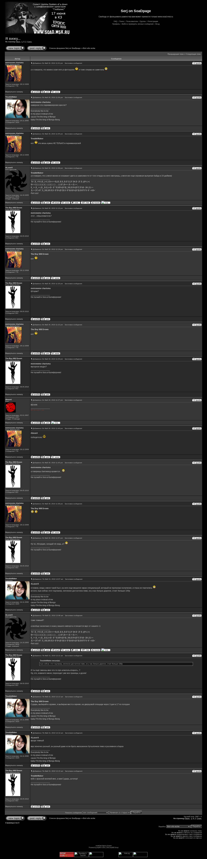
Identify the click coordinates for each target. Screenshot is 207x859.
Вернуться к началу (14, 92)
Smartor (109, 846)
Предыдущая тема (176, 54)
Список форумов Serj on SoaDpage (65, 48)
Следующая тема (193, 54)
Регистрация (153, 21)
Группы (143, 21)
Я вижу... (13, 39)
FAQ (115, 21)
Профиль (116, 24)
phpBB (98, 847)
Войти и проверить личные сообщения (137, 24)
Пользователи (132, 21)
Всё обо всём (89, 48)
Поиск (121, 21)
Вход (157, 24)
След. (29, 42)
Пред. (18, 42)
